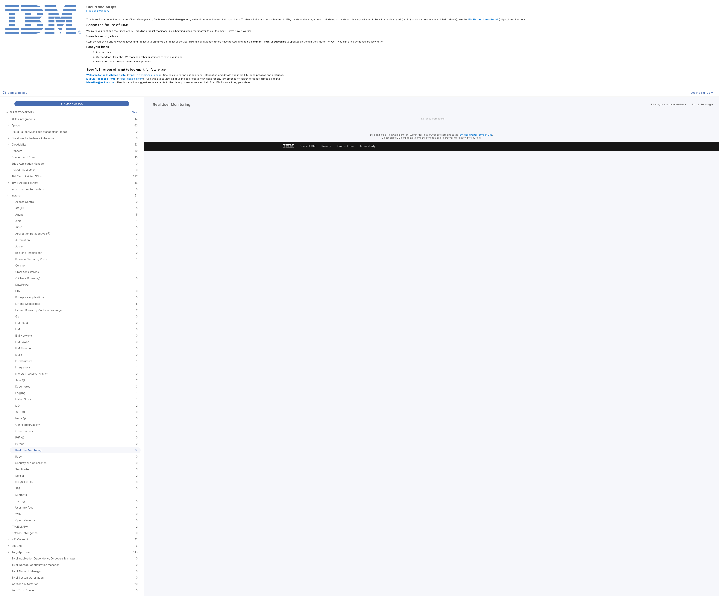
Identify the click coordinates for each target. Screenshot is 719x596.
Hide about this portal (98, 11)
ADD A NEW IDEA (73, 103)
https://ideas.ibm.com (130, 78)
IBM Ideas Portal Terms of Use (475, 134)
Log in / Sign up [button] (701, 92)
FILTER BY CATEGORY (22, 112)
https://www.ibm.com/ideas (144, 74)
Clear (135, 112)
